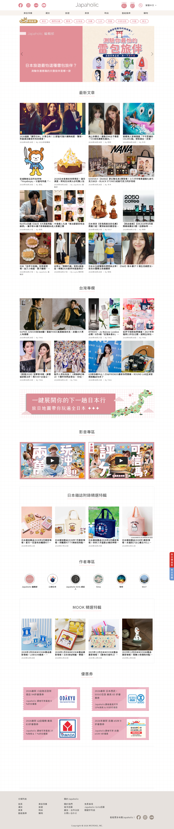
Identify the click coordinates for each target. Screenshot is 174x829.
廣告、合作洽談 (71, 810)
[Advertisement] (87, 767)
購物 (146, 13)
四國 (110, 21)
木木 (144, 142)
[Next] (144, 54)
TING (41, 337)
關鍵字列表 (89, 810)
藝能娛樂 (126, 13)
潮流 (47, 13)
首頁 (20, 803)
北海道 (79, 21)
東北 (144, 21)
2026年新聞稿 (44, 142)
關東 (68, 21)
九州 (100, 21)
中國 (134, 21)
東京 (44, 21)
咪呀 (144, 229)
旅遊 (67, 13)
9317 (110, 229)
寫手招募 (68, 807)
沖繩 (90, 21)
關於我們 (68, 803)
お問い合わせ (70, 813)
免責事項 (88, 803)
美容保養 (28, 13)
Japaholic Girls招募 (94, 807)
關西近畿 (56, 21)
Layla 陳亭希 (78, 272)
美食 (87, 13)
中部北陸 (122, 21)
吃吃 (109, 142)
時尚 (106, 13)
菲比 (40, 184)
